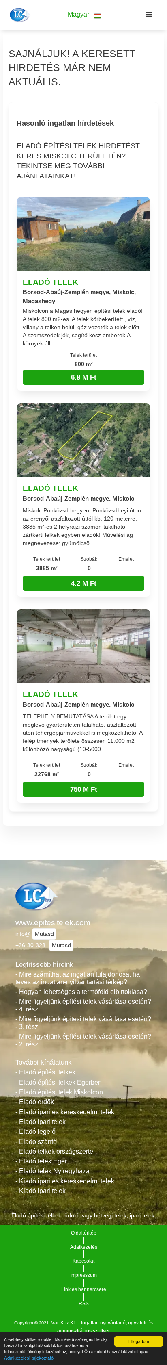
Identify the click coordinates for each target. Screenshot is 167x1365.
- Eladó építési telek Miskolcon (59, 1092)
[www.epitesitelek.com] (19, 15)
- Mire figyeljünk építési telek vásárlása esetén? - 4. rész (83, 1005)
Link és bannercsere (83, 1289)
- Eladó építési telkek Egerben (58, 1082)
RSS (84, 1303)
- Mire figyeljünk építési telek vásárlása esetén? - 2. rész (83, 1040)
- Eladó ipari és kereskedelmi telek (64, 1112)
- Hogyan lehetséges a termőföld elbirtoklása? (81, 991)
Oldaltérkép (83, 1233)
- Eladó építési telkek (45, 1072)
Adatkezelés (83, 1247)
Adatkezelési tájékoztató (29, 1357)
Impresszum (83, 1275)
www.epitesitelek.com (52, 922)
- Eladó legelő (35, 1131)
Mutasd (44, 934)
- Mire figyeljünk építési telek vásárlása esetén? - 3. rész (83, 1023)
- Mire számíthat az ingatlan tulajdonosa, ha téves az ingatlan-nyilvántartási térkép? (77, 978)
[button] (84, 14)
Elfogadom (138, 1341)
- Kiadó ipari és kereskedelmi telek (64, 1181)
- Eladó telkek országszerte (54, 1151)
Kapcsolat (83, 1261)
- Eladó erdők (34, 1101)
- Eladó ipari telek (40, 1121)
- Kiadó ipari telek (40, 1190)
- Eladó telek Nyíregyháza (52, 1171)
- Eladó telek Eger (41, 1161)
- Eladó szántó (36, 1141)
